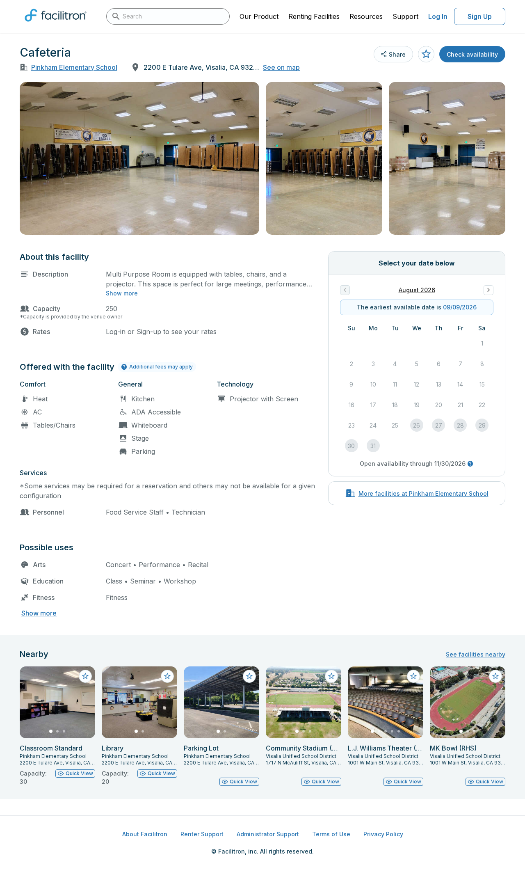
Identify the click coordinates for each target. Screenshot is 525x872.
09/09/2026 (460, 307)
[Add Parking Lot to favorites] (249, 676)
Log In (437, 16)
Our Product (259, 16)
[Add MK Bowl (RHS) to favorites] (495, 676)
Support (405, 16)
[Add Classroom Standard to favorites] (85, 676)
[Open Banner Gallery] (139, 158)
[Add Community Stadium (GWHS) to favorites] (331, 676)
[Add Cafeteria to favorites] (426, 54)
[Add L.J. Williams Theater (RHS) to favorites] (413, 676)
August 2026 (417, 289)
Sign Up (480, 16)
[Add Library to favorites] (167, 676)
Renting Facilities (314, 16)
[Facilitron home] (55, 24)
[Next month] (488, 290)
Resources (366, 16)
